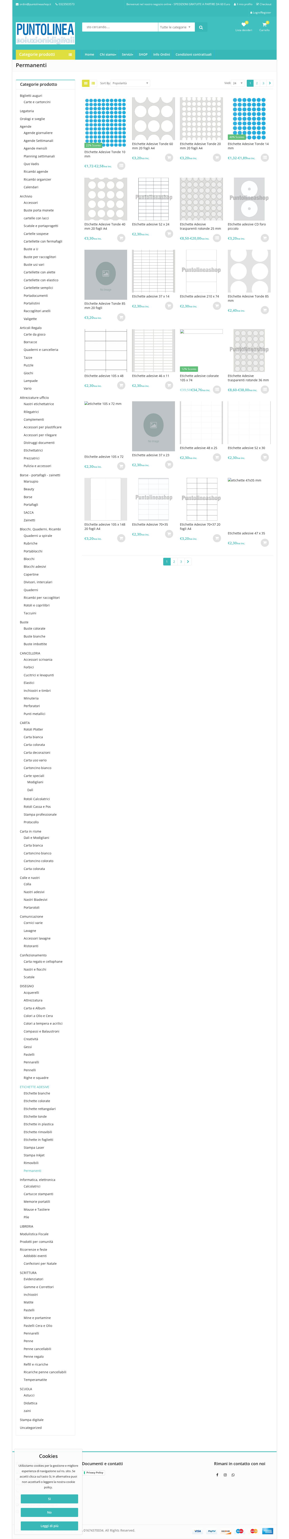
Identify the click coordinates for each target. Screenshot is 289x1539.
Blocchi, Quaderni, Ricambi (40, 529)
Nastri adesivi (34, 892)
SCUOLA (26, 1389)
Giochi (28, 373)
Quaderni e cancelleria (41, 349)
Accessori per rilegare (40, 435)
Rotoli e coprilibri (37, 605)
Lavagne (30, 930)
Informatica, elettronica (37, 1180)
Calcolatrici (32, 1186)
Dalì (30, 790)
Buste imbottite (35, 644)
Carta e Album (34, 1008)
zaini (27, 1411)
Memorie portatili (37, 1201)
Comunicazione (31, 916)
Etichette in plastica (39, 1124)
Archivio (26, 196)
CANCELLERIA (30, 653)
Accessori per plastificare (43, 427)
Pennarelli (31, 1062)
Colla (27, 884)
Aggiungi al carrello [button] (169, 158)
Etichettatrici (33, 450)
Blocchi (29, 559)
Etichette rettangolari (40, 1109)
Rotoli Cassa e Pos (37, 806)
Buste (24, 622)
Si (49, 1499)
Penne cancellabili (37, 1349)
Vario (27, 388)
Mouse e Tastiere (37, 1209)
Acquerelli (31, 992)
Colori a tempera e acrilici (43, 1023)
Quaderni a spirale (38, 535)
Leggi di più (49, 1526)
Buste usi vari (34, 264)
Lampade (31, 381)
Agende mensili (35, 148)
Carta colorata (34, 744)
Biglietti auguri (31, 95)
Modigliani (35, 782)
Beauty (29, 489)
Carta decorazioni (37, 752)
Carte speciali (34, 776)
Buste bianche (34, 636)
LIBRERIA (26, 1226)
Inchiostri (31, 1294)
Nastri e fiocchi (35, 969)
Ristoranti (31, 946)
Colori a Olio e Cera (38, 1016)
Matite (28, 1302)
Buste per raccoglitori (40, 257)
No (49, 1512)
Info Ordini (161, 54)
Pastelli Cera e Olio (38, 1325)
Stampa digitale (32, 1420)
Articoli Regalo (31, 328)
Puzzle (28, 365)
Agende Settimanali (38, 140)
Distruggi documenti (39, 442)
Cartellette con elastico (41, 280)
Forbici (29, 667)
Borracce (30, 342)
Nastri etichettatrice (39, 404)
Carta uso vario (35, 760)
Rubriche (30, 543)
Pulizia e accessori (37, 466)
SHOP (143, 54)
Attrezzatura (33, 1000)
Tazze (28, 357)
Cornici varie (33, 923)
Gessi (28, 1047)
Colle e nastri (30, 878)
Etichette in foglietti (38, 1139)
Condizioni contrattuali (194, 54)
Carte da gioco (34, 334)
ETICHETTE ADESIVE (34, 1087)
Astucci (29, 1395)
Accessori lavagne (37, 938)
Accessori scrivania (38, 659)
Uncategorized (31, 1428)
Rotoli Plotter (33, 729)
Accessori (31, 202)
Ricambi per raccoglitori (42, 597)
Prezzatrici (32, 458)
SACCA (29, 512)
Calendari (31, 187)
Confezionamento (33, 955)
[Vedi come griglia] (86, 83)
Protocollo (31, 822)
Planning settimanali (39, 156)
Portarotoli (32, 907)
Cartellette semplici (38, 288)
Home (89, 54)
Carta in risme (30, 831)
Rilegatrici (31, 412)
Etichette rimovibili (38, 1132)
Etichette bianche (37, 1093)
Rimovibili (31, 1163)
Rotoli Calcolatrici (37, 799)
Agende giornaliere (38, 133)
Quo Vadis (31, 164)
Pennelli (30, 1070)
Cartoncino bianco (37, 768)
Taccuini (30, 613)
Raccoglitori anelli (37, 311)
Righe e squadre (36, 1078)
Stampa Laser (34, 1147)
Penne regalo (34, 1356)
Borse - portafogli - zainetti (40, 475)
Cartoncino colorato (38, 861)
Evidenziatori (33, 1279)
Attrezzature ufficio (34, 397)
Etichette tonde (35, 1116)
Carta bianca (33, 737)
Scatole (29, 977)
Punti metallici (34, 714)
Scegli (121, 166)
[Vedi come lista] (93, 83)
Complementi (34, 419)
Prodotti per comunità (36, 1241)
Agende (25, 126)
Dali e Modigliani (36, 837)
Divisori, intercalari (38, 582)
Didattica (30, 1403)
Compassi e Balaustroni (41, 1031)
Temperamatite (35, 1380)
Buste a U (31, 249)
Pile (26, 1217)
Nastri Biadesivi (35, 899)
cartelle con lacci (36, 218)
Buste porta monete (39, 210)
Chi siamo (107, 54)
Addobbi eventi (35, 1256)
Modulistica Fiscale (34, 1234)
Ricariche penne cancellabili (45, 1372)
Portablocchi (33, 551)
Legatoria (27, 111)
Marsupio (31, 481)
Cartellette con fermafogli (43, 241)
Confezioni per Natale (40, 1263)
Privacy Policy (94, 1472)
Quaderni (31, 590)
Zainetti (29, 520)
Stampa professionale (40, 814)
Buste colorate (34, 628)
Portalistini (32, 303)
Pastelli (29, 1054)
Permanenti (32, 1171)
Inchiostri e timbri (37, 690)
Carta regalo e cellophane (43, 961)
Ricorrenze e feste (33, 1249)
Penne (28, 1341)
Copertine (31, 574)
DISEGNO (27, 986)
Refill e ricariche (36, 1364)
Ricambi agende (36, 171)
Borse (28, 497)
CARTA (25, 723)
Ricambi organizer (37, 179)
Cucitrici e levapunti (39, 675)
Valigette (30, 319)
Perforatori (32, 706)
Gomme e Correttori (39, 1287)
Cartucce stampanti (38, 1194)
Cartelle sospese (36, 234)
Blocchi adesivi (35, 566)
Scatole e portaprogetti (41, 226)
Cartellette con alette (39, 272)
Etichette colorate (37, 1101)
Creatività (31, 1039)
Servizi (127, 54)
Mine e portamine (37, 1318)
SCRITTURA (28, 1273)
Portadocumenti (36, 295)
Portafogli (31, 504)
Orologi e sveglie (32, 119)
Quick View (108, 152)
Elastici (29, 683)
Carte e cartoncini (37, 102)
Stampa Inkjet (34, 1155)
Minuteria (31, 698)
